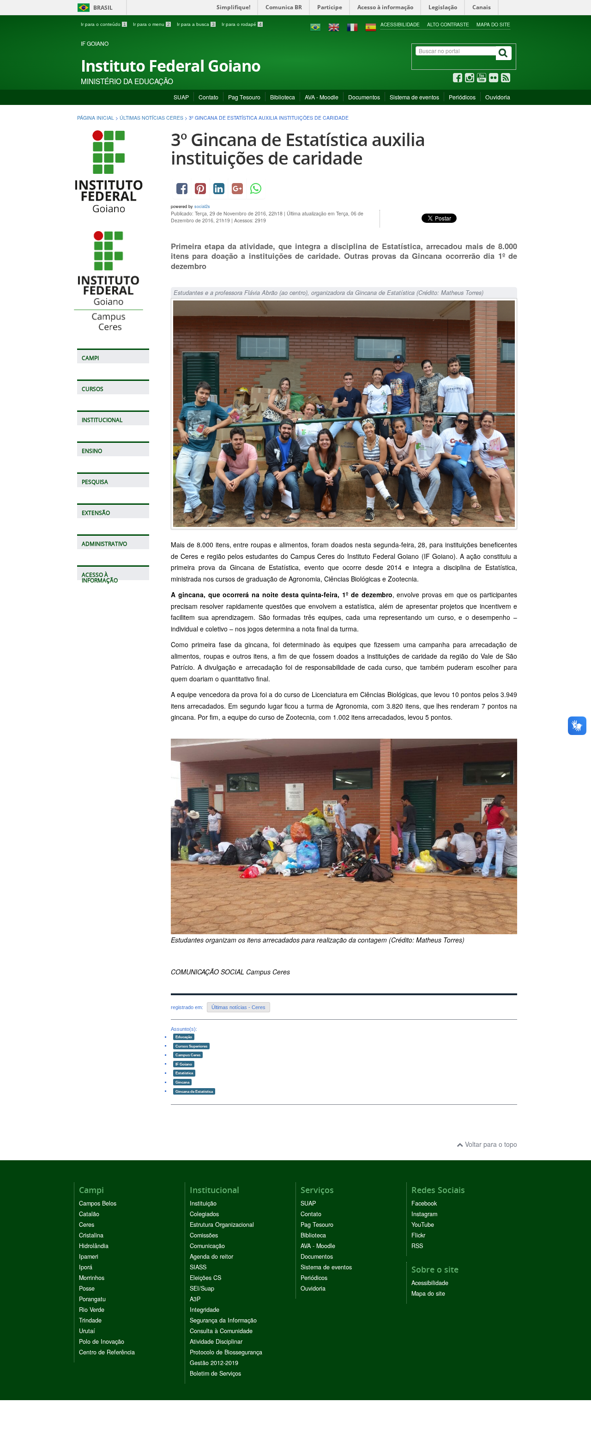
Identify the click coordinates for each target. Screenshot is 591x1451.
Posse (87, 1288)
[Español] (370, 26)
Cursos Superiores (191, 1045)
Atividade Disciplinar (216, 1341)
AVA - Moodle (321, 97)
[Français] (352, 26)
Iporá (85, 1267)
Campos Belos (97, 1203)
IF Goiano (183, 1063)
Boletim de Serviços (215, 1373)
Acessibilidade (400, 24)
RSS (417, 1246)
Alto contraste (448, 24)
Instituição (203, 1203)
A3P (195, 1299)
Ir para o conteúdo (103, 24)
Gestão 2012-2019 (214, 1363)
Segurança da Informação (223, 1320)
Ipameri (88, 1256)
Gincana (182, 1082)
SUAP (181, 97)
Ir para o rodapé (242, 24)
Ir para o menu (151, 24)
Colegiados (204, 1214)
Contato (208, 97)
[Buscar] (504, 53)
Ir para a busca (196, 24)
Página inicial (95, 117)
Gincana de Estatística (194, 1091)
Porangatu (92, 1299)
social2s (202, 206)
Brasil (93, 8)
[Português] (315, 26)
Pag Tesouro (244, 97)
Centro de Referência (107, 1352)
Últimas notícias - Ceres (238, 1007)
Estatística (184, 1073)
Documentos (364, 97)
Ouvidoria (497, 97)
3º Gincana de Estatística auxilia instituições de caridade (298, 149)
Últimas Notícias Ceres (151, 117)
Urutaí (87, 1331)
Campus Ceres (187, 1055)
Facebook (424, 1203)
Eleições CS (205, 1277)
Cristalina (91, 1235)
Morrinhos (91, 1277)
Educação (183, 1037)
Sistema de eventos (414, 97)
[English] (333, 26)
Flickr (418, 1235)
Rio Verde (91, 1309)
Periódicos (462, 97)
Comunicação (207, 1246)
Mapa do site (493, 24)
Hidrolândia (94, 1246)
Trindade (90, 1320)
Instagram (424, 1214)
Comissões (204, 1235)
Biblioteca (282, 97)
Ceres (86, 1224)
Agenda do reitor (211, 1256)
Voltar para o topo (490, 1144)
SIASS (198, 1267)
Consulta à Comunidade (221, 1331)
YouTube (422, 1224)
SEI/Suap (202, 1288)
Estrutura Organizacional (222, 1224)
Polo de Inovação (101, 1341)
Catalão (89, 1214)
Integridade (204, 1309)
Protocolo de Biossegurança (226, 1352)
